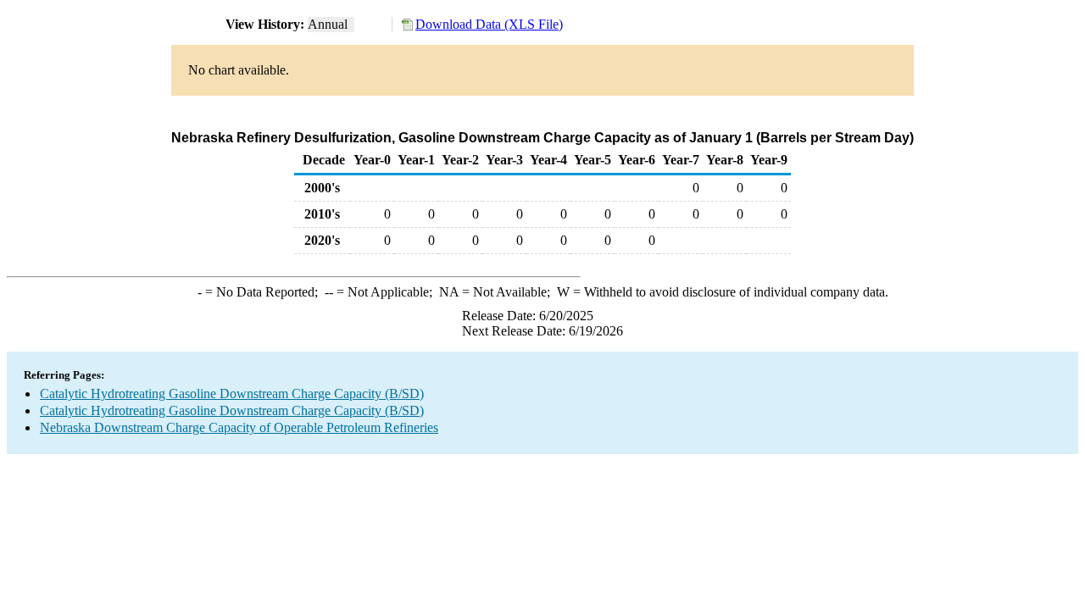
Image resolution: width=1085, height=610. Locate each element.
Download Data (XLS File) (489, 24)
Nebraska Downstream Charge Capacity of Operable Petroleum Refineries (239, 427)
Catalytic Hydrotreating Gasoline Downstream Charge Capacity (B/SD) (232, 393)
